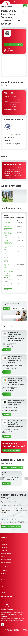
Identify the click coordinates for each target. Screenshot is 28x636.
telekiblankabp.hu (10, 390)
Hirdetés (3, 576)
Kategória (6, 308)
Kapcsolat (3, 592)
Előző (2, 478)
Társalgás (3, 583)
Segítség (3, 586)
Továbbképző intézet (6, 553)
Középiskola (15, 144)
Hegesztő (6, 260)
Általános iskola (4, 544)
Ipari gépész (7, 275)
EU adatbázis (14, 1)
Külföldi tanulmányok (6, 559)
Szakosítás (14, 308)
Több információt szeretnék (11, 450)
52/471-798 (8, 51)
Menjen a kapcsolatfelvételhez (10, 526)
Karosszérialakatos (8, 279)
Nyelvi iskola (4, 550)
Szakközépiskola (8, 144)
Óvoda (2, 541)
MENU (25, 5)
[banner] (6, 4)
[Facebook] (2, 624)
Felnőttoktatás (7, 238)
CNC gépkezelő (7, 222)
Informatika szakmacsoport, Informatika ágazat (8, 265)
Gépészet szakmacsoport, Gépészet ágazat (8, 242)
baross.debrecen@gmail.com (11, 41)
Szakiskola (17, 143)
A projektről (4, 580)
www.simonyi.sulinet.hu (12, 410)
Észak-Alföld (13, 133)
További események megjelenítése (11, 467)
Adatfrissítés (4, 573)
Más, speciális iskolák (6, 562)
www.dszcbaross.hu (15, 102)
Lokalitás (22, 308)
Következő (26, 478)
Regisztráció (4, 570)
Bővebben (6, 350)
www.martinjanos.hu (11, 432)
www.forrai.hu (9, 346)
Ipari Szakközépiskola (9, 143)
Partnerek (3, 589)
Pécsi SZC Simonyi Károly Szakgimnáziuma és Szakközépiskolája (16, 402)
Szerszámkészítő (8, 284)
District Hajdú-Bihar (15, 134)
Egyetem (3, 556)
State (14, 137)
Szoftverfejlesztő (8, 288)
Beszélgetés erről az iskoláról (13, 45)
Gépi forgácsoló (8, 251)
